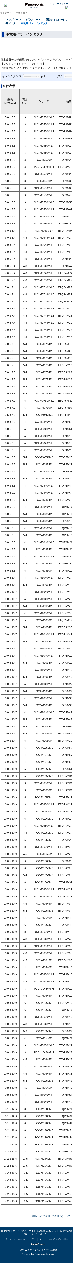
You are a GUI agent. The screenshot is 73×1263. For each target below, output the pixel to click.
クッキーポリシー (59, 3)
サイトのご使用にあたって (42, 1230)
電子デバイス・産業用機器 (13, 13)
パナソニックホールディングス (20, 1239)
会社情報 (5, 1230)
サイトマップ (19, 1230)
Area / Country (38, 1244)
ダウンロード (33, 19)
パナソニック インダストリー (54, 1239)
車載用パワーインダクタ (34, 23)
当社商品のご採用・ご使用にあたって (51, 1216)
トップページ (13, 19)
